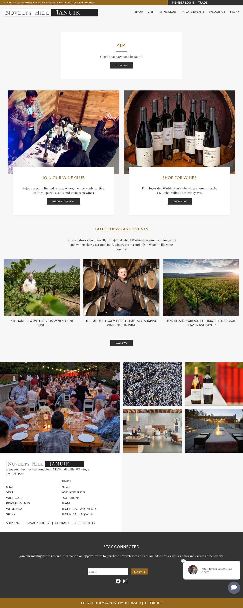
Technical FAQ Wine (77, 514)
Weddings (217, 11)
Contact (62, 523)
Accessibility (84, 523)
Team (66, 503)
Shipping (13, 523)
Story (234, 11)
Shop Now (180, 201)
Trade (202, 2)
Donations (70, 497)
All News (121, 342)
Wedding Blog (73, 492)
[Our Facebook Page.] (118, 581)
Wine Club (167, 11)
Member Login (183, 2)
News (66, 486)
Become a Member (63, 201)
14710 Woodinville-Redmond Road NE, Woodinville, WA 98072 (57, 2)
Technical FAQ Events (79, 508)
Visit (151, 11)
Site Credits (153, 603)
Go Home (121, 65)
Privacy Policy (37, 523)
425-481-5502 (11, 2)
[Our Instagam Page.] (125, 581)
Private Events (192, 11)
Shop (139, 11)
